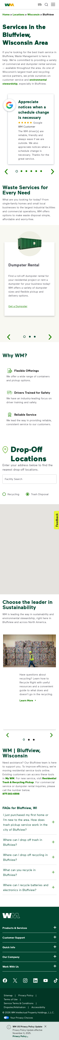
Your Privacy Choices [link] (21, 1017)
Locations (20, 14)
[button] (53, 4)
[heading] (29, 822)
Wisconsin (34, 14)
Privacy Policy (20, 1036)
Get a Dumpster (17, 306)
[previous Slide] (6, 171)
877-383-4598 (11, 793)
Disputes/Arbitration (15, 1007)
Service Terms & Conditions (18, 1003)
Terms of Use (11, 999)
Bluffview (49, 14)
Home (7, 14)
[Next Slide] (50, 337)
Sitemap (8, 995)
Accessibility (38, 1007)
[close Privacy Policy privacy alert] (45, 1026)
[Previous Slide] (8, 337)
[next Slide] (53, 171)
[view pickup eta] (40, 5)
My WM (9, 778)
